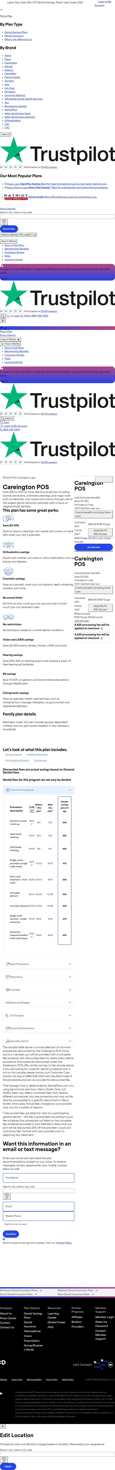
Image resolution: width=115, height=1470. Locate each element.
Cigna (7, 59)
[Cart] (8, 315)
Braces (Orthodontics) (22, 1028)
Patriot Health (12, 77)
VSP (6, 124)
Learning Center (13, 259)
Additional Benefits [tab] (37, 754)
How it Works (8, 241)
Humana (9, 80)
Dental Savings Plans (15, 32)
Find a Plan (6, 16)
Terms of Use (17, 1380)
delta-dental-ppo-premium (19, 117)
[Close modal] (3, 1426)
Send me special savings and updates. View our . (37, 1242)
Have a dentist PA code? (16, 234)
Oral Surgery (17, 1015)
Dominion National (14, 95)
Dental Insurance (14, 35)
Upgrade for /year (100, 532)
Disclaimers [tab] (40, 760)
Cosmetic (15, 989)
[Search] (3, 316)
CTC (6, 127)
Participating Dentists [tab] (17, 760)
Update (8, 1466)
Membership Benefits (16, 248)
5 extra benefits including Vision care (93, 514)
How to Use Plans (14, 245)
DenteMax (10, 73)
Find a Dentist (8, 208)
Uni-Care (9, 88)
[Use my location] (4, 222)
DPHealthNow (12, 120)
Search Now (9, 229)
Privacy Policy (64, 1242)
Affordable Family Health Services (23, 99)
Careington (10, 63)
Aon (6, 102)
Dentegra (9, 91)
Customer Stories (14, 252)
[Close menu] (3, 320)
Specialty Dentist (19, 1041)
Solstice (8, 70)
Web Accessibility (34, 1380)
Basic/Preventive (19, 964)
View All (5, 134)
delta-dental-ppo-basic (17, 113)
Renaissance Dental (15, 106)
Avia (6, 84)
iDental (8, 66)
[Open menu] (1, 9)
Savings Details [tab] (13, 754)
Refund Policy (68, 1380)
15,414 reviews (49, 167)
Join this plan (93, 547)
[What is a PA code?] (35, 234)
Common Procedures (22, 790)
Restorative (16, 977)
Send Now (11, 1234)
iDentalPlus (10, 109)
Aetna (7, 55)
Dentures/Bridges (20, 1002)
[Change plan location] (5, 3)
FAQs (7, 256)
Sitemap (3, 1380)
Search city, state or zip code (16, 212)
